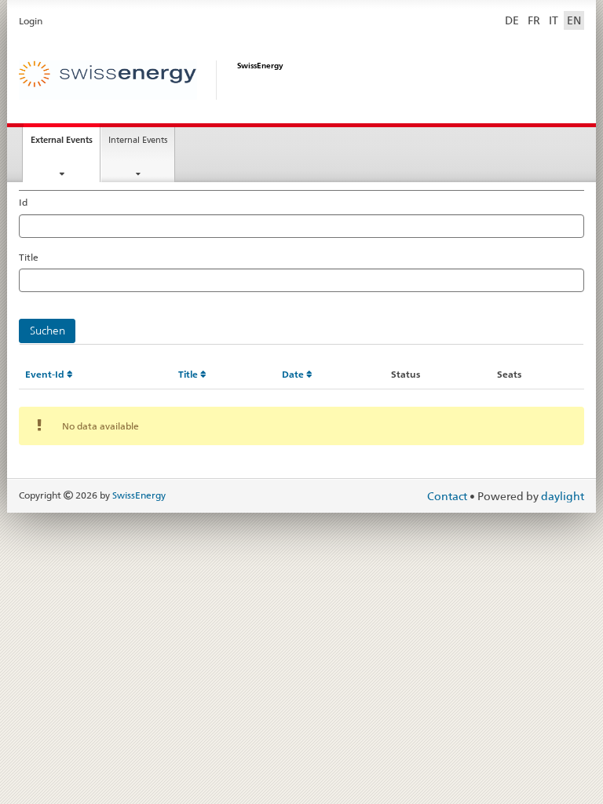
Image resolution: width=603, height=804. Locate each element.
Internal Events (137, 139)
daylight (562, 496)
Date (294, 374)
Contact (448, 496)
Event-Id (46, 374)
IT (553, 20)
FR (534, 20)
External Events (65, 144)
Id (23, 202)
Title (28, 257)
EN (574, 20)
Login (30, 21)
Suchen (47, 330)
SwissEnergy (139, 495)
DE (512, 20)
